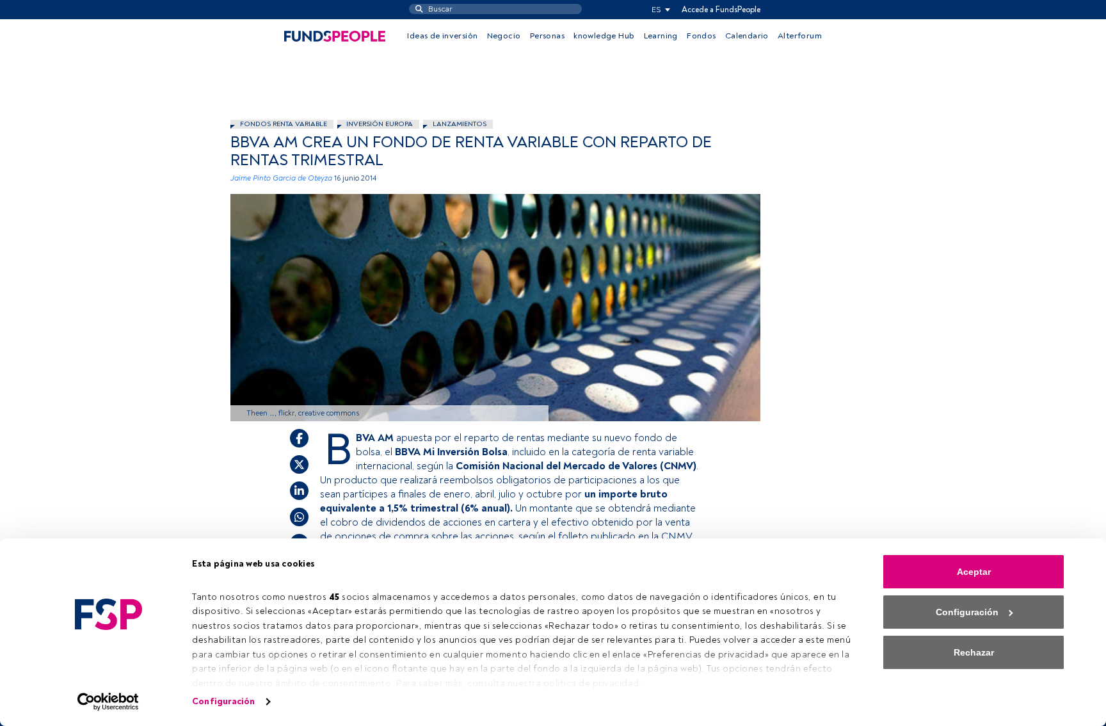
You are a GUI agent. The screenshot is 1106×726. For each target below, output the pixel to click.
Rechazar (974, 652)
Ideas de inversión (442, 36)
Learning (661, 36)
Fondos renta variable (283, 124)
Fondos (701, 36)
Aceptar (974, 572)
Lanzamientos (459, 124)
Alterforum (800, 36)
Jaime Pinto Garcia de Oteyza (281, 178)
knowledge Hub (603, 36)
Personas (547, 36)
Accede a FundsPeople (721, 9)
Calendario (747, 36)
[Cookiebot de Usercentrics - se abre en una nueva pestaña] (108, 702)
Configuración (223, 701)
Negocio (504, 36)
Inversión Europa (379, 124)
